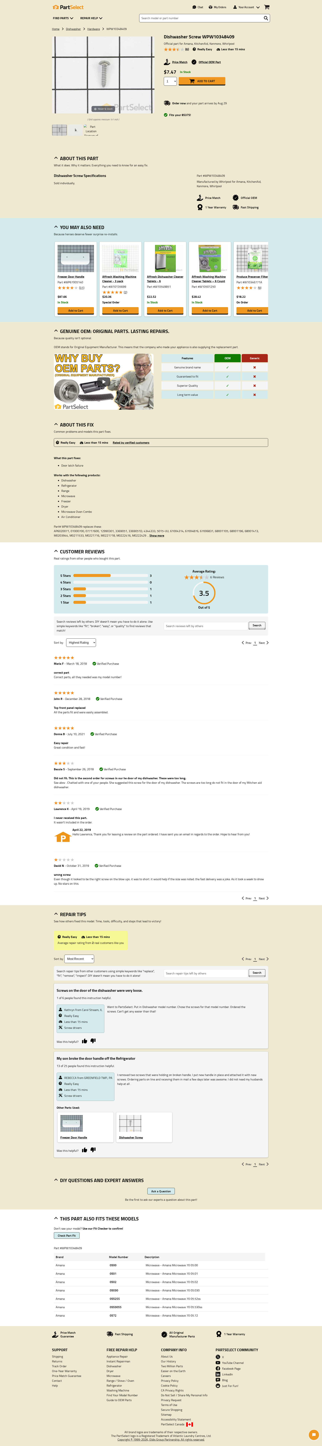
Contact (57, 1381)
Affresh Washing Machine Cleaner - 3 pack (119, 278)
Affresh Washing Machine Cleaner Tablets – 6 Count (209, 278)
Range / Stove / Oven (120, 1381)
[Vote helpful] (84, 1040)
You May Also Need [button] (82, 227)
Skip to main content (161, 59)
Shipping (57, 1356)
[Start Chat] (314, 1435)
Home (55, 29)
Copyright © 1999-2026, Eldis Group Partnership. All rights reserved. (161, 1439)
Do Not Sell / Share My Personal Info (184, 1395)
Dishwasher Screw (131, 1137)
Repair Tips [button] (73, 914)
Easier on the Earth (173, 1371)
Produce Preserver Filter (252, 276)
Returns (57, 1361)
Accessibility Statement (176, 1419)
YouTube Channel (233, 1363)
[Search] (266, 18)
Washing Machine (118, 1390)
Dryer (110, 1371)
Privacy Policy (170, 1381)
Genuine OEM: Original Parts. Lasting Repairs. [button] (114, 331)
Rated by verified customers (131, 442)
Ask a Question (161, 1191)
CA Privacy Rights (172, 1390)
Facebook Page (231, 1368)
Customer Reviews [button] (82, 551)
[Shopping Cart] (266, 7)
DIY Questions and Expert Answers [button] (102, 1180)
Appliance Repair (117, 1356)
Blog (225, 1380)
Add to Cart (206, 81)
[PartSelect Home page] (68, 7)
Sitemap (166, 1414)
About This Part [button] (79, 158)
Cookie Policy (169, 1385)
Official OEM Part (210, 62)
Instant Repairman (118, 1361)
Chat (200, 7)
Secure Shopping (171, 1410)
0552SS (115, 1298)
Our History (168, 1361)
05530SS (115, 1307)
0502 (113, 1282)
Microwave (113, 1376)
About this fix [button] (77, 424)
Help (55, 1385)
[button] (64, 18)
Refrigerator (114, 1385)
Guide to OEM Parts (119, 1400)
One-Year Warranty (64, 1371)
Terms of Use (169, 1405)
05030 (114, 1290)
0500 (113, 1265)
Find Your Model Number (122, 1395)
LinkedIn (227, 1374)
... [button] (155, 535)
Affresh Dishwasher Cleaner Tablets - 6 (165, 278)
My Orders (220, 7)
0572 (113, 1315)
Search (257, 625)
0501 (113, 1273)
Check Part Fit (67, 1235)
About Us (167, 1356)
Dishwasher (73, 29)
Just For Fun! (230, 1386)
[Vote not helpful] (93, 1040)
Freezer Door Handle (71, 276)
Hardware (93, 29)
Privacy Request (171, 1400)
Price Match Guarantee (66, 1376)
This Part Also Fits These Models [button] (99, 1218)
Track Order (59, 1366)
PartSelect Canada (172, 1424)
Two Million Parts (172, 1366)
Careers (166, 1376)
